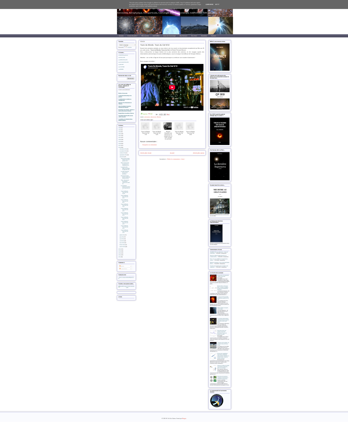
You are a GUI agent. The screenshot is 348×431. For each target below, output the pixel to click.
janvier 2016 (122, 246)
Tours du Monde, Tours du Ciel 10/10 (124, 192)
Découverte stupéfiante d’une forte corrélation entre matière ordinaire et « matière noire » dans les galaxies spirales (223, 356)
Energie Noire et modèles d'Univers (126, 113)
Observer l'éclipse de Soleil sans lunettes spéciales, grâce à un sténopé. (223, 366)
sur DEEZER (120, 69)
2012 (119, 254)
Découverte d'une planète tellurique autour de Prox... (125, 177)
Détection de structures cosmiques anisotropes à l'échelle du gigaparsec (222, 377)
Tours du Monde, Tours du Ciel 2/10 (124, 227)
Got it (217, 4)
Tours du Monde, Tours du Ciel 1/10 (124, 231)
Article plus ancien (198, 153)
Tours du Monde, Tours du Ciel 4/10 (124, 218)
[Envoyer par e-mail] (160, 114)
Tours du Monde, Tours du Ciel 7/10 (124, 205)
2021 (119, 137)
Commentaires (124, 268)
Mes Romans (183, 36)
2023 (119, 133)
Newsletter (204, 36)
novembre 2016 (123, 150)
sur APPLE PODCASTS (122, 59)
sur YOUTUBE (121, 66)
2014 (119, 250)
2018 (119, 143)
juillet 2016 (122, 234)
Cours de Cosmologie (169, 36)
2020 (119, 139)
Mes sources (145, 36)
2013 (119, 252)
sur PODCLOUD (121, 57)
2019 (119, 141)
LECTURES (156, 36)
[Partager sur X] (163, 114)
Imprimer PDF (148, 114)
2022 (119, 135)
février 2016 (122, 244)
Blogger (184, 418)
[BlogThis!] (161, 114)
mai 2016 (122, 238)
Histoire (159, 117)
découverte (153, 117)
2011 (119, 256)
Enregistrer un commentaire (149, 145)
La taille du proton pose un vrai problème (125, 172)
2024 (119, 131)
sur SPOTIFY (121, 64)
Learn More (209, 4)
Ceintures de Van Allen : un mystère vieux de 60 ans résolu (223, 343)
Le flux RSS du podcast (123, 55)
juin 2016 (122, 236)
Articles (122, 266)
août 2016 (122, 156)
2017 (119, 145)
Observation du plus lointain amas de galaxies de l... (125, 159)
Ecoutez (121, 36)
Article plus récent (145, 153)
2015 (119, 249)
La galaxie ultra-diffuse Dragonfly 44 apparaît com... (125, 168)
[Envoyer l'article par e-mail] (156, 114)
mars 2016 (122, 242)
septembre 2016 (123, 154)
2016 (119, 147)
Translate (129, 47)
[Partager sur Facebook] (165, 114)
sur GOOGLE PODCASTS (123, 62)
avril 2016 (122, 240)
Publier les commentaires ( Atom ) (176, 159)
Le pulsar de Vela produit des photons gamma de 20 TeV (223, 298)
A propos (213, 36)
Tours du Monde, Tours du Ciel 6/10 (124, 209)
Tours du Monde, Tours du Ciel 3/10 (124, 222)
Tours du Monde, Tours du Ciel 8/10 (124, 201)
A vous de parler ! (133, 36)
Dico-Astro (194, 36)
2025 (119, 129)
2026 (119, 127)
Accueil (172, 153)
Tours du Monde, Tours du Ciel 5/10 (124, 214)
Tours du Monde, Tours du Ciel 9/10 (124, 196)
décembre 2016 (123, 148)
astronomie (147, 117)
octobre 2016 (122, 152)
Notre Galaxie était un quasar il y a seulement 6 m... (125, 164)
